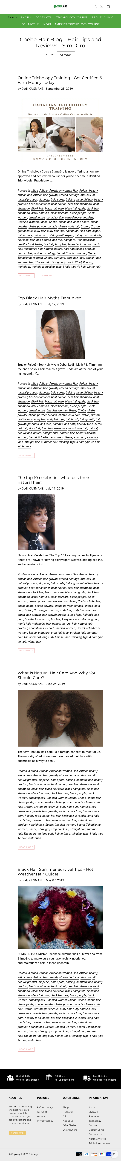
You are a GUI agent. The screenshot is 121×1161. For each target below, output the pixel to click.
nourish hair (25, 253)
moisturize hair (33, 249)
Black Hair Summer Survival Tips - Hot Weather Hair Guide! (55, 871)
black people (78, 213)
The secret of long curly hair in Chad (58, 262)
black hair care (54, 208)
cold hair (73, 226)
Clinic (66, 1116)
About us (68, 1120)
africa (34, 190)
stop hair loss (75, 258)
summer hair (26, 262)
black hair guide (75, 208)
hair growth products (88, 235)
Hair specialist (86, 240)
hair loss (23, 240)
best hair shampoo (80, 204)
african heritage (69, 195)
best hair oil (58, 204)
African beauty (88, 190)
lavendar (73, 244)
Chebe (53, 222)
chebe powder (44, 606)
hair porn (69, 240)
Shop (66, 1107)
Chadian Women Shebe (33, 222)
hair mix (57, 240)
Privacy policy (45, 1120)
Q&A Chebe (69, 1125)
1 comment (45, 276)
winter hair (93, 267)
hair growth (41, 235)
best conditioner (39, 204)
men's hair (60, 428)
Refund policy (45, 1107)
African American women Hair (58, 190)
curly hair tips (55, 231)
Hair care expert (90, 231)
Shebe (48, 258)
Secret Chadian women (71, 253)
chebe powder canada (43, 226)
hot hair (48, 244)
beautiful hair (84, 199)
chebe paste (81, 222)
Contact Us (95, 1134)
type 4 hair (62, 267)
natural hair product (82, 249)
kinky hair (61, 244)
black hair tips (40, 213)
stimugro (59, 258)
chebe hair (65, 222)
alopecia (44, 199)
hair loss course (40, 240)
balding (70, 199)
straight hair (93, 258)
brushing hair (37, 217)
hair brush (72, 231)
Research (68, 1111)
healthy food (26, 244)
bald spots (57, 199)
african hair (25, 195)
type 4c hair (78, 267)
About (92, 1107)
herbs (38, 244)
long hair (85, 244)
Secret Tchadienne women (46, 437)
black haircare (60, 213)
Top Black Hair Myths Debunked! (50, 298)
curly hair (40, 231)
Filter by (50, 55)
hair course (25, 235)
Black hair (37, 208)
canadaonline (55, 217)
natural (48, 249)
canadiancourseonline (79, 217)
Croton (85, 226)
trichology (24, 267)
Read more (26, 276)
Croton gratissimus (46, 610)
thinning (88, 262)
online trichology (44, 253)
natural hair (61, 249)
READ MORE (17, 1133)
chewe (62, 226)
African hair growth (45, 195)
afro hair (86, 195)
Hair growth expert (61, 235)
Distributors (70, 1129)
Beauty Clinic (96, 1129)
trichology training (43, 267)
